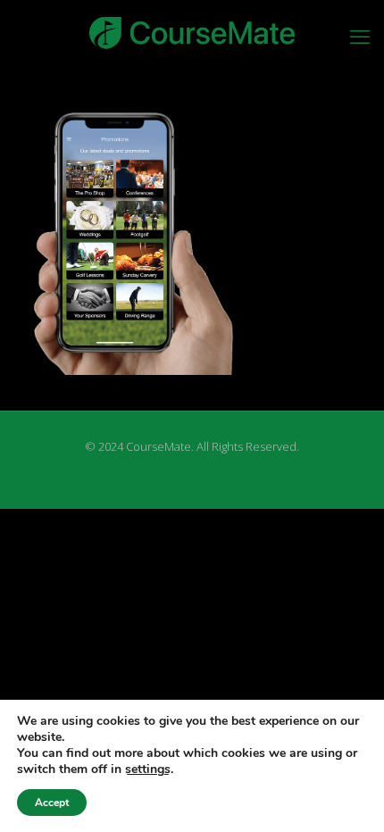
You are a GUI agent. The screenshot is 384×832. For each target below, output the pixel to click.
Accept (52, 802)
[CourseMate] (192, 31)
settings (148, 769)
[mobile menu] (360, 36)
